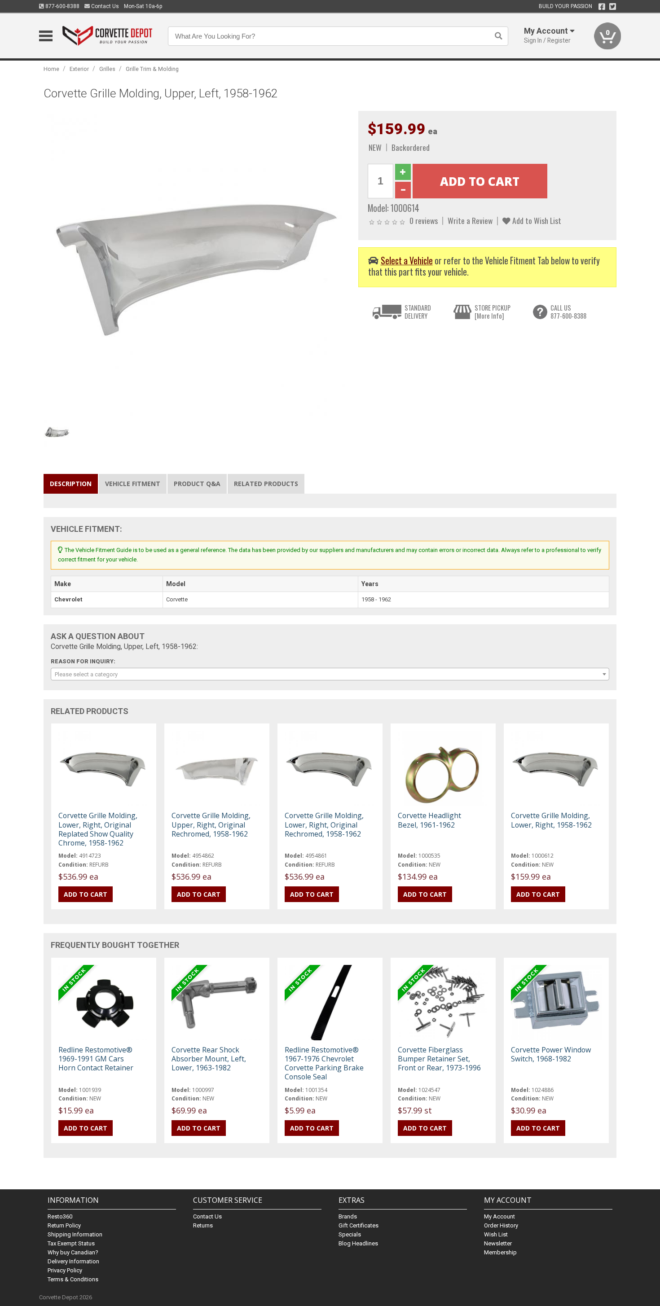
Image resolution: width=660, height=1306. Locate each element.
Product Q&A (197, 483)
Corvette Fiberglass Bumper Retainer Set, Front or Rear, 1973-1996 (439, 1059)
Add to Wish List (535, 220)
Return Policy (64, 1225)
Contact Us (104, 6)
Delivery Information (73, 1261)
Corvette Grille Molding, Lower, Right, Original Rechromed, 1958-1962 (324, 824)
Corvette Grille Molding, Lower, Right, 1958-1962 (551, 820)
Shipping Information (75, 1234)
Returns (203, 1225)
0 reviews (423, 220)
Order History (501, 1225)
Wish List (496, 1234)
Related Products (266, 483)
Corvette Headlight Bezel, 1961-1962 (429, 820)
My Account (499, 1216)
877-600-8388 (61, 6)
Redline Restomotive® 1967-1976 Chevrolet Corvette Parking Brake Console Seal (324, 1063)
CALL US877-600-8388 (568, 311)
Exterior (79, 69)
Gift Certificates (358, 1225)
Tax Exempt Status (71, 1243)
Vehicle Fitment (132, 483)
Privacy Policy (65, 1270)
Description (71, 483)
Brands (348, 1216)
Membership (500, 1252)
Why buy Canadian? (73, 1252)
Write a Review (470, 220)
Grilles (107, 69)
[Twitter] (612, 6)
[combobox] (330, 674)
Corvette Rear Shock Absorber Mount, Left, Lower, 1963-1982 (209, 1059)
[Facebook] (601, 6)
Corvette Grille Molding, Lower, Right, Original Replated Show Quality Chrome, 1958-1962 (97, 829)
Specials (350, 1234)
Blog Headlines (358, 1243)
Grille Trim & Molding (152, 69)
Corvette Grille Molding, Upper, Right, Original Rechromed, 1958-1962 (211, 824)
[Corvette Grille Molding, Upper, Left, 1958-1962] (196, 262)
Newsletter (498, 1243)
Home (51, 69)
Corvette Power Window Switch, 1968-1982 (551, 1054)
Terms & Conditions (73, 1279)
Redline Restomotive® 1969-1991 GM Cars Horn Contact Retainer (95, 1059)
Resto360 (60, 1216)
